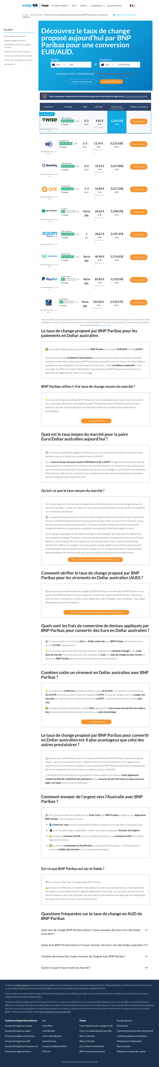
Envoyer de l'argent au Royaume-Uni (21, 1046)
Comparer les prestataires (82, 81)
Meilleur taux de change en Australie (18, 60)
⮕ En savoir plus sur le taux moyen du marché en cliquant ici (95, 559)
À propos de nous (124, 1020)
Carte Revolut (48, 1031)
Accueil (25, 15)
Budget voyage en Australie (15, 40)
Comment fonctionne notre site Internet (135, 1031)
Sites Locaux (122, 1025)
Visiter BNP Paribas (111, 81)
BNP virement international (92, 1051)
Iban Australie (9, 64)
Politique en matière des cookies (131, 1051)
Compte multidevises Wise (54, 1046)
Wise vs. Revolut (87, 1036)
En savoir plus (104, 325)
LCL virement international (92, 1046)
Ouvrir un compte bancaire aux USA (96, 1031)
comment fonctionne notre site (56, 1011)
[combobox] (59, 65)
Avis (73, 5)
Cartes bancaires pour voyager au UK (96, 1025)
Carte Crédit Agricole (51, 1036)
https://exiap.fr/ (23, 985)
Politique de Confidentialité (129, 1041)
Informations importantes (136, 96)
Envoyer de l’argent (59, 5)
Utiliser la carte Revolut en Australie (18, 56)
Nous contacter (124, 1046)
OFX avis (46, 1051)
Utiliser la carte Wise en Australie (17, 51)
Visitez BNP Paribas (96, 421)
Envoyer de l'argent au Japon (18, 1031)
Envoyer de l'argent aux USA (17, 1041)
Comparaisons (96, 5)
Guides (83, 5)
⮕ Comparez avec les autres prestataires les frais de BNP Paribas (96, 612)
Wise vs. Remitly (87, 1041)
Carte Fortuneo (49, 1041)
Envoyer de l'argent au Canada (18, 1025)
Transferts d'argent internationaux (21, 1020)
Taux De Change (36, 15)
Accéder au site (139, 121)
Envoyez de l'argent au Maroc (18, 1051)
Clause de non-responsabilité (126, 15)
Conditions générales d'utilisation (132, 1036)
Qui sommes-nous (114, 5)
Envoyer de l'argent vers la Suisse (20, 1036)
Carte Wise (47, 1025)
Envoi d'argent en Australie (14, 36)
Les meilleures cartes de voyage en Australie (17, 46)
